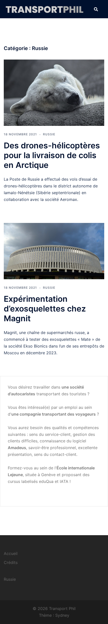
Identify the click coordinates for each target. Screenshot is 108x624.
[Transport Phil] (45, 8)
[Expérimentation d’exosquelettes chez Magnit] (54, 250)
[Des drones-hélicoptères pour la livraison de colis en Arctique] (54, 92)
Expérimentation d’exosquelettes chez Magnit (45, 308)
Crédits (11, 562)
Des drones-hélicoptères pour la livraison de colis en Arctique (52, 155)
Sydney (62, 615)
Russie (49, 134)
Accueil (11, 553)
